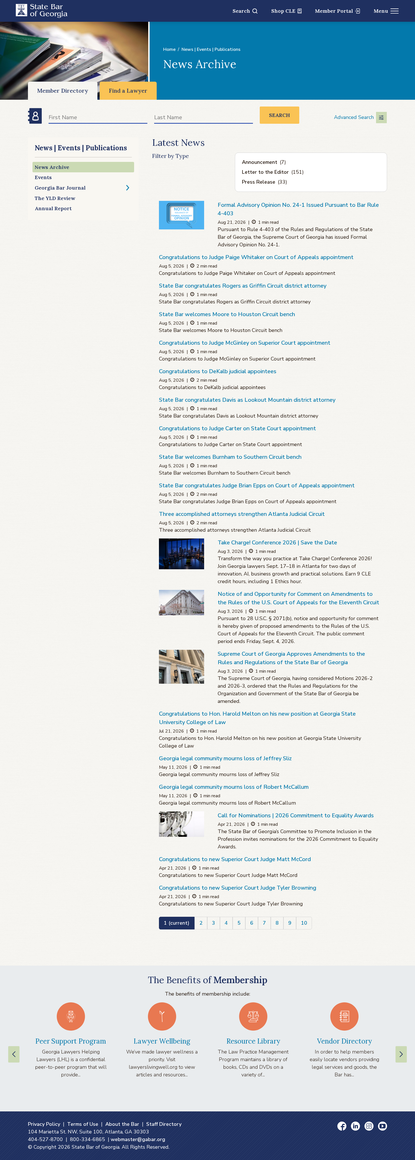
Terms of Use (82, 1124)
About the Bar (122, 1124)
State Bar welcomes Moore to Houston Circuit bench (227, 314)
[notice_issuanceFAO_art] (181, 215)
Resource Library (253, 1041)
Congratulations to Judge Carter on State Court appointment (237, 428)
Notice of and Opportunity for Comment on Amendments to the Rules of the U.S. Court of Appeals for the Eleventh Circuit (298, 598)
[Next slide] (401, 1054)
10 (304, 923)
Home (169, 49)
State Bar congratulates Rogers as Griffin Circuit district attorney (242, 286)
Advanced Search (354, 117)
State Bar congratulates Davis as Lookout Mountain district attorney (247, 400)
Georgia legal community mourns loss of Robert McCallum (234, 787)
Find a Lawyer (128, 90)
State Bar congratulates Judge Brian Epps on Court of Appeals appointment (257, 485)
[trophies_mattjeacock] (181, 824)
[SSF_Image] (181, 553)
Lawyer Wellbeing (162, 1041)
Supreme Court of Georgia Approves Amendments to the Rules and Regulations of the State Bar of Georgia (291, 658)
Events (43, 177)
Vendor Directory (344, 1041)
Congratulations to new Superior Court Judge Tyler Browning (237, 888)
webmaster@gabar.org (138, 1139)
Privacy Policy (44, 1124)
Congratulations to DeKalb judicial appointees (217, 371)
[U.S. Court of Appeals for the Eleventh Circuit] (181, 602)
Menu (381, 11)
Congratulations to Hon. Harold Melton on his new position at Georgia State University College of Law (257, 718)
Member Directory (62, 90)
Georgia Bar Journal (60, 187)
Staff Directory (164, 1124)
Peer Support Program (70, 1041)
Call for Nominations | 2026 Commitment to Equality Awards (296, 815)
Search (241, 11)
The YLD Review (55, 198)
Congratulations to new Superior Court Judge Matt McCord (235, 859)
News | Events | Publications (211, 49)
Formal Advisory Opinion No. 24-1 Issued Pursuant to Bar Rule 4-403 (298, 209)
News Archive (52, 167)
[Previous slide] (13, 1054)
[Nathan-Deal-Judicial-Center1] (181, 667)
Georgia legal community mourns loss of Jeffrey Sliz (225, 758)
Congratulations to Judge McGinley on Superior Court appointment (244, 343)
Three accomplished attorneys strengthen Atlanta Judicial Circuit (242, 514)
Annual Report (53, 208)
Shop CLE (283, 11)
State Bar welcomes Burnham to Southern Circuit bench (230, 457)
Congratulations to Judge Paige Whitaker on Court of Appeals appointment (256, 257)
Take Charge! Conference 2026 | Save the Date (277, 542)
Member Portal (334, 11)
